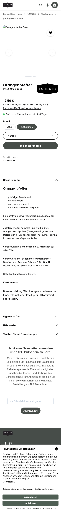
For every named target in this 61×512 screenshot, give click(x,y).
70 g (9, 127)
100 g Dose (27, 127)
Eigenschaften (11, 316)
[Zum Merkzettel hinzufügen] (50, 32)
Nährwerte (9, 325)
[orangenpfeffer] (30, 52)
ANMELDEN (30, 410)
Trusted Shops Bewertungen (20, 334)
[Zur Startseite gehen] (8, 4)
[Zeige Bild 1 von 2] (28, 76)
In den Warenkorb (30, 145)
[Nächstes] (52, 52)
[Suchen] (41, 5)
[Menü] (34, 5)
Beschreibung (11, 179)
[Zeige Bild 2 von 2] (34, 76)
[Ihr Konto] (47, 5)
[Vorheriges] (9, 52)
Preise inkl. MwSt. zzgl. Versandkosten (22, 108)
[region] (30, 52)
